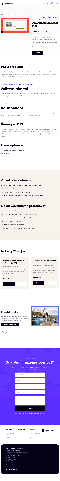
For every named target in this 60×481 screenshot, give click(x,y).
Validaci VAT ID (36, 115)
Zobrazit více (51, 272)
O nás (19, 433)
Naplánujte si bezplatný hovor (35, 413)
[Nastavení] (47, 4)
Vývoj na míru (9, 437)
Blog (19, 438)
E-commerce (9, 440)
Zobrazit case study (10, 324)
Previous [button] (2, 332)
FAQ (35, 214)
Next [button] (6, 332)
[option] (15, 25)
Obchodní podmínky (35, 433)
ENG (57, 3)
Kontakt (20, 436)
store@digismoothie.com (12, 467)
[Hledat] (44, 4)
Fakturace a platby (45, 17)
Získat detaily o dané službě (42, 46)
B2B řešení (3, 14)
